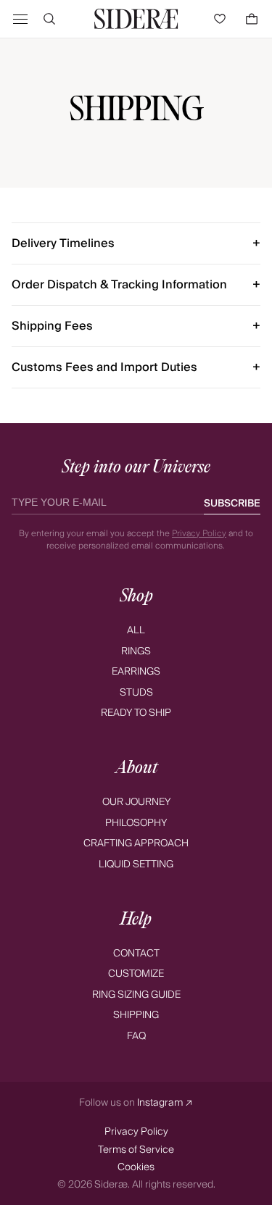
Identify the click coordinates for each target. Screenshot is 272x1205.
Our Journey (136, 801)
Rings (136, 651)
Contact (136, 953)
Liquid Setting (136, 864)
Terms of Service (136, 1149)
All (136, 630)
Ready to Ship (136, 712)
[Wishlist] (222, 19)
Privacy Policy (199, 533)
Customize (136, 973)
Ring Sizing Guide (136, 994)
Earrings (136, 671)
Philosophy (136, 822)
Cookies (136, 1167)
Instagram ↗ (165, 1103)
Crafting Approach (136, 843)
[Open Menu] (20, 19)
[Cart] (251, 19)
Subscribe (232, 503)
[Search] (49, 19)
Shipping (136, 1014)
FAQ (136, 1035)
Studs (136, 692)
